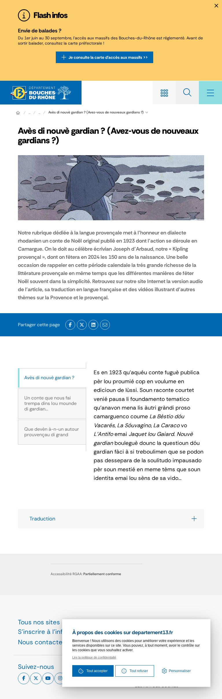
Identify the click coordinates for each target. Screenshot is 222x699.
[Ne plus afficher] (216, 6)
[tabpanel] (145, 425)
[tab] (52, 378)
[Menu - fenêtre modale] (210, 92)
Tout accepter (97, 671)
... (29, 112)
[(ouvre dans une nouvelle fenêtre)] (70, 325)
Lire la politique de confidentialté (94, 657)
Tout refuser (139, 671)
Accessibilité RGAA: (86, 574)
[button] (105, 325)
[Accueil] (18, 112)
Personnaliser (180, 671)
